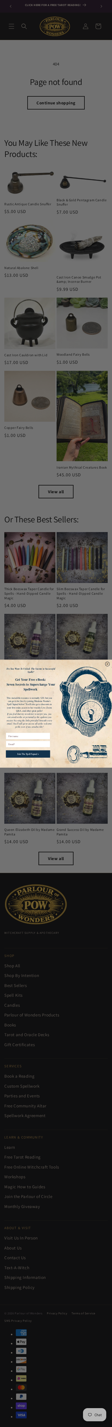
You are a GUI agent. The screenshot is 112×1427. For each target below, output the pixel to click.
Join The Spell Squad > (28, 753)
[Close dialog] (107, 664)
